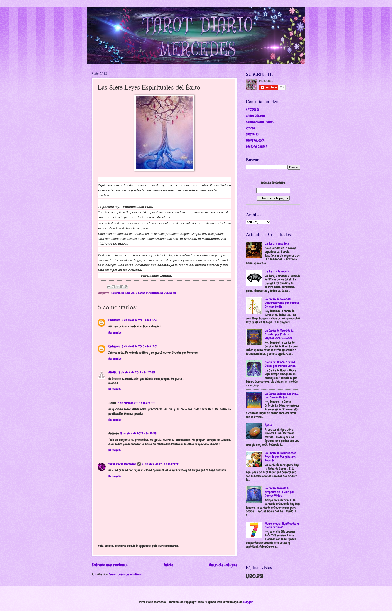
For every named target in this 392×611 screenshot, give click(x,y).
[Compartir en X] (117, 287)
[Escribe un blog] (113, 287)
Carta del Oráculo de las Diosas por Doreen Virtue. (280, 364)
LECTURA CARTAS (256, 147)
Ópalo (268, 425)
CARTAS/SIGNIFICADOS (260, 122)
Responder (114, 333)
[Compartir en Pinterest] (126, 287)
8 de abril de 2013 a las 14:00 (136, 403)
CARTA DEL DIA (255, 116)
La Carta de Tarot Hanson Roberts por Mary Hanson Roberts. (280, 456)
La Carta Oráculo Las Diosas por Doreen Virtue (282, 396)
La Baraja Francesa (277, 271)
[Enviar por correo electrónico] (109, 287)
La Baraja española (277, 243)
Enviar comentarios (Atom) (125, 574)
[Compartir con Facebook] (122, 287)
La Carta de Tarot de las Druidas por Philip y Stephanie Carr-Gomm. (280, 334)
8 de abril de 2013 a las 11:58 (139, 320)
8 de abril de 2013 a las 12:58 (136, 372)
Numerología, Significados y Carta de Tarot (282, 525)
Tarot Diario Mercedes (122, 464)
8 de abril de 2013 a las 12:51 (139, 346)
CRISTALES (252, 134)
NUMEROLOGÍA (255, 140)
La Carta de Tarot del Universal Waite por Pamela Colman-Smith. (282, 303)
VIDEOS (250, 128)
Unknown (114, 320)
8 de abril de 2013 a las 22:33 (160, 464)
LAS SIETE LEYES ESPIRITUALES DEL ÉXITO (150, 293)
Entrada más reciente (110, 565)
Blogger (248, 602)
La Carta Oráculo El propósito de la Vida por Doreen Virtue (279, 492)
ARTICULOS (117, 293)
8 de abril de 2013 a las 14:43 (138, 433)
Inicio (168, 565)
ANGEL (112, 372)
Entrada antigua (223, 565)
